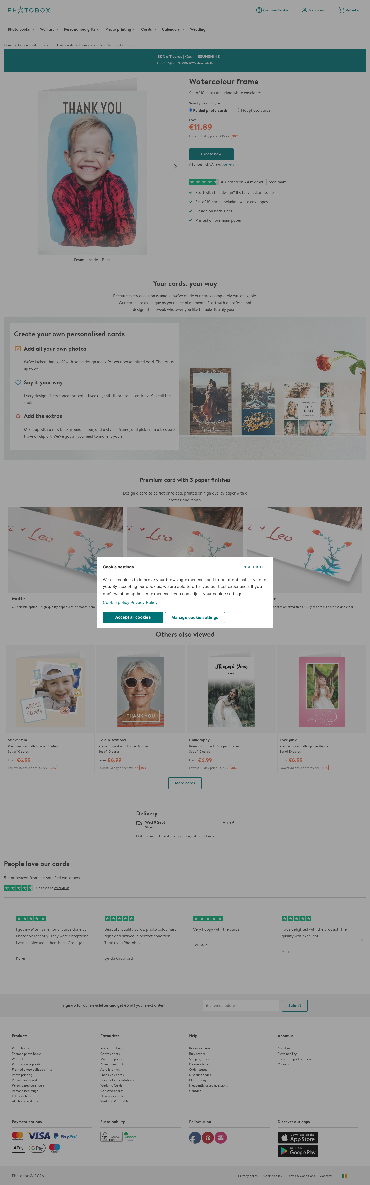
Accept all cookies (133, 617)
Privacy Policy (144, 602)
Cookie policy (116, 602)
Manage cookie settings (194, 617)
